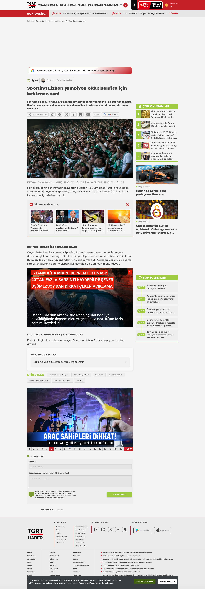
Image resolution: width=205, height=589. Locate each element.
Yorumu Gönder (119, 495)
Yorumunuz (49, 473)
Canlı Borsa (31, 556)
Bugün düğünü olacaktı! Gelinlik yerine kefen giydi (121, 565)
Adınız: (32, 461)
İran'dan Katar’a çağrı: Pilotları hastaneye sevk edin (121, 572)
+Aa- (96, 114)
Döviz (29, 562)
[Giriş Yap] (125, 5)
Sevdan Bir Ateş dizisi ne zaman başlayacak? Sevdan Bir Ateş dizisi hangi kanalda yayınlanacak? (138, 575)
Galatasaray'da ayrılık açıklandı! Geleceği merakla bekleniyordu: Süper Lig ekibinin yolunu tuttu (85, 13)
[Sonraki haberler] (127, 204)
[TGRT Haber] (31, 5)
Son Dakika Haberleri (81, 565)
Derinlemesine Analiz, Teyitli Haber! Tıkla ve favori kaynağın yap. (75, 70)
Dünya (29, 565)
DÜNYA (73, 5)
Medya (52, 572)
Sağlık (75, 559)
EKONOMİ (64, 5)
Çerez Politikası (61, 539)
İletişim (58, 533)
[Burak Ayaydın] (43, 80)
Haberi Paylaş (40, 114)
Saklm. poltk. (60, 543)
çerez (75, 580)
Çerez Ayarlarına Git (167, 582)
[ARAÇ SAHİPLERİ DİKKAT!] (80, 417)
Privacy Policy (80, 533)
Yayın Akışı (77, 575)
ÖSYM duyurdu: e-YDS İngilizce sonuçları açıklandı (161, 311)
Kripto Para (54, 559)
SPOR (90, 5)
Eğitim (29, 569)
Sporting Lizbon (77, 187)
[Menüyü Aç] (121, 5)
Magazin (53, 565)
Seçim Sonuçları (79, 562)
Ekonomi (30, 572)
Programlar (77, 553)
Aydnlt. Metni (80, 543)
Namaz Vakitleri (55, 575)
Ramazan (76, 556)
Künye (58, 530)
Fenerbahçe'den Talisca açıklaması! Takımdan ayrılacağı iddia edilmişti (128, 569)
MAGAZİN (98, 5)
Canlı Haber (31, 559)
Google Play (145, 530)
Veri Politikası (80, 539)
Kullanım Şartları (81, 527)
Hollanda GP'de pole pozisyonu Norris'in (157, 287)
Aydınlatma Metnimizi (88, 583)
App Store (164, 530)
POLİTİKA (82, 5)
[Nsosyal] (81, 114)
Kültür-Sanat (54, 556)
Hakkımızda (60, 527)
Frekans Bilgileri (61, 536)
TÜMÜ (172, 13)
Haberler (30, 21)
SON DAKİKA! (37, 13)
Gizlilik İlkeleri (80, 530)
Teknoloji (76, 572)
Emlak (29, 575)
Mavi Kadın (54, 569)
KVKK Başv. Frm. (81, 546)
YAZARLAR (43, 5)
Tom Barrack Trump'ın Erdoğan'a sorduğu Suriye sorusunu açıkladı (145, 13)
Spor (38, 21)
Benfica (68, 256)
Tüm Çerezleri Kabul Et (144, 582)
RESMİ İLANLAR (111, 5)
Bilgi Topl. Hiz (80, 536)
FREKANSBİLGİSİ (156, 5)
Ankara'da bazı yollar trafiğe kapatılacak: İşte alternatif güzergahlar (161, 299)
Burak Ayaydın (64, 80)
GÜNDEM (54, 5)
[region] (102, 582)
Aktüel (29, 553)
